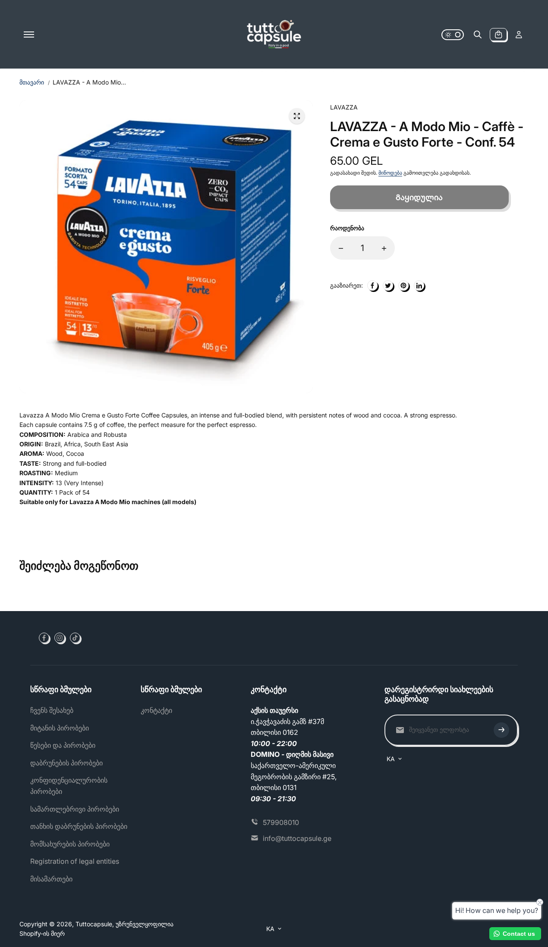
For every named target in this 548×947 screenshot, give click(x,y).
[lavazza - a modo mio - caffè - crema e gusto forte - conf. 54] (296, 116)
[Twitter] (388, 285)
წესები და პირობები (62, 745)
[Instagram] (59, 638)
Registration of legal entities (74, 861)
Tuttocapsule (94, 924)
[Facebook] (44, 638)
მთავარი (31, 82)
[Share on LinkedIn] (419, 285)
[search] (477, 34)
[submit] (501, 730)
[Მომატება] (384, 248)
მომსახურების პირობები (70, 844)
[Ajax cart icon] (498, 34)
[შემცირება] (341, 248)
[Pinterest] (403, 285)
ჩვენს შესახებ (51, 710)
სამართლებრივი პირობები (74, 809)
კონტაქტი (156, 710)
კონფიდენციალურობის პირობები (68, 786)
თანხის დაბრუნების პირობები (78, 826)
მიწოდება (390, 173)
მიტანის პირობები (59, 728)
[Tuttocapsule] (274, 34)
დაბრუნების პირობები (66, 763)
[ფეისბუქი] (372, 285)
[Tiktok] (75, 638)
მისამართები (51, 879)
